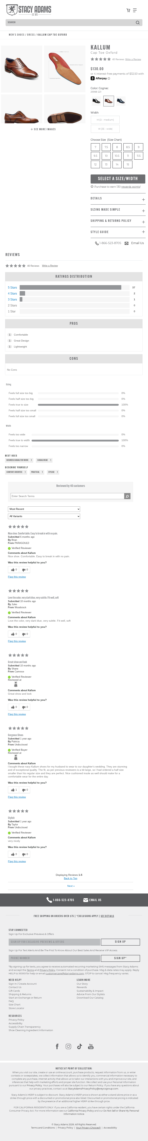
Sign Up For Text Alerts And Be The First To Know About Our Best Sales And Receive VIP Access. (63, 950)
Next (71, 885)
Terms (30, 970)
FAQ (11, 1001)
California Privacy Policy (81, 1110)
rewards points (130, 186)
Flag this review (17, 576)
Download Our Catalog (90, 997)
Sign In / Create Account (23, 983)
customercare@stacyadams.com (65, 973)
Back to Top (70, 878)
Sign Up (120, 941)
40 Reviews (118, 59)
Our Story (82, 983)
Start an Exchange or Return (25, 997)
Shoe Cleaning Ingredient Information (31, 1030)
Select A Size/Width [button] (118, 179)
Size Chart (14, 1004)
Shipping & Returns (20, 994)
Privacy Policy (16, 1019)
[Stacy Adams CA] (16, 684)
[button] (43, 130)
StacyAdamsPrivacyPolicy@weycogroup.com (93, 1088)
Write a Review (133, 59)
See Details (107, 916)
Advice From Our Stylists (91, 994)
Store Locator (16, 1008)
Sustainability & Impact (90, 990)
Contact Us (15, 987)
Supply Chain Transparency (25, 1026)
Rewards (82, 987)
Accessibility (15, 1023)
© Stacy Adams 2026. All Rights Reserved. (74, 1124)
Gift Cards (14, 990)
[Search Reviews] (127, 496)
